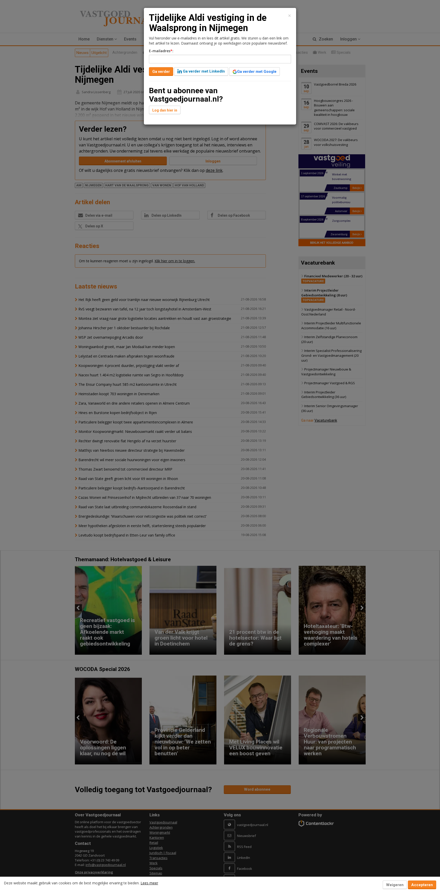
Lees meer (149, 883)
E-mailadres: (161, 50)
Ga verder (161, 71)
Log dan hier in (164, 110)
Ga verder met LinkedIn (203, 71)
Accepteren (422, 885)
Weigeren (395, 885)
